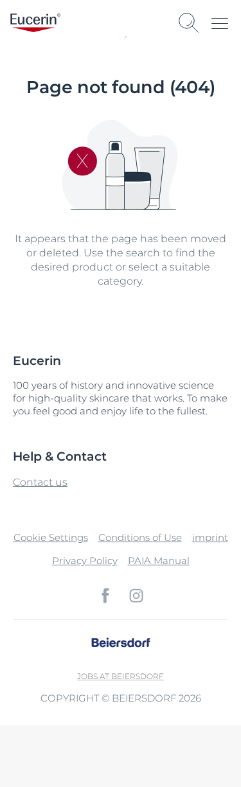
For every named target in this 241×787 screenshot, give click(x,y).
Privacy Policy (85, 560)
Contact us (40, 482)
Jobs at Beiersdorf (120, 676)
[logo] (35, 22)
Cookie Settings (50, 537)
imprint (210, 537)
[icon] (105, 595)
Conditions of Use (140, 537)
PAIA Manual (159, 560)
